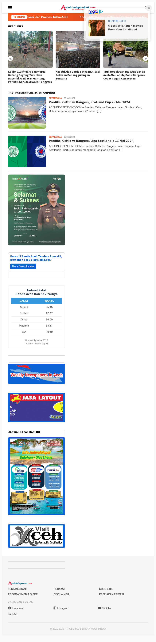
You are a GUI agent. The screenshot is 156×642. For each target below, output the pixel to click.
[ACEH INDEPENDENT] (78, 7)
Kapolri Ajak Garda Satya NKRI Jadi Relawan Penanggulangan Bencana (30, 75)
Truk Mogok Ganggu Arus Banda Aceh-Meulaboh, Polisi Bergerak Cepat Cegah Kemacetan (76, 75)
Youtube (106, 608)
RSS (15, 614)
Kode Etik (106, 589)
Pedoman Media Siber (23, 594)
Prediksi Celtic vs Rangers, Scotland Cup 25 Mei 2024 (89, 102)
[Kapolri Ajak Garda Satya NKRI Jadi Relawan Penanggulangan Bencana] (30, 49)
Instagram (62, 608)
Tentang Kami (17, 589)
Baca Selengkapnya (23, 266)
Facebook (17, 608)
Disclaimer (61, 594)
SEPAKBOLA (55, 98)
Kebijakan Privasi (111, 594)
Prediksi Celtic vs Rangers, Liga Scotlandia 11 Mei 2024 (91, 140)
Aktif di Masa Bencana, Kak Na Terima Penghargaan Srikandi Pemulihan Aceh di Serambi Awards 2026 (122, 77)
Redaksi (59, 589)
